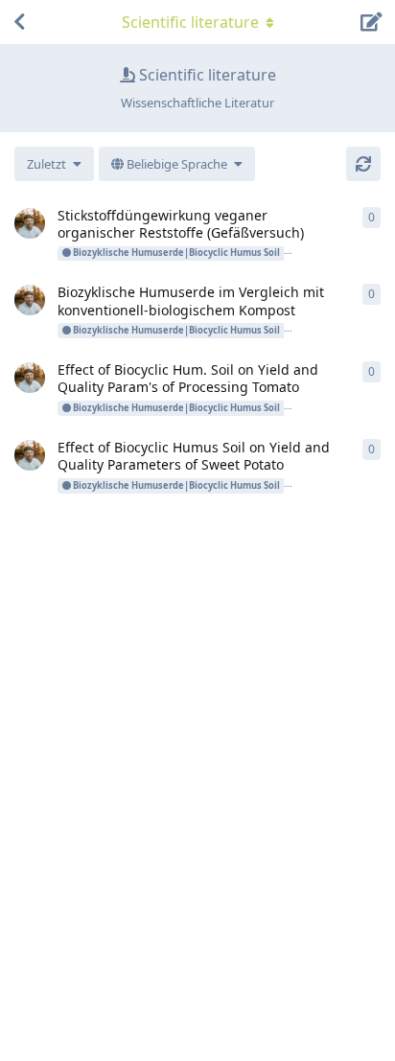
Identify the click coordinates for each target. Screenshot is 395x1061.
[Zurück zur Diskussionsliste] (19, 22)
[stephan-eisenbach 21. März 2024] (29, 223)
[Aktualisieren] (363, 164)
